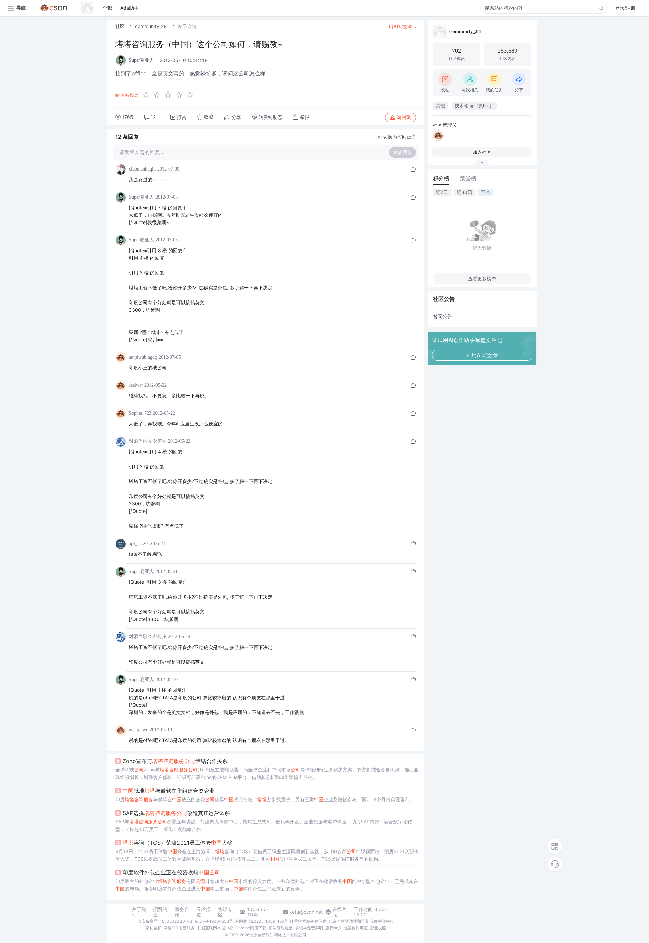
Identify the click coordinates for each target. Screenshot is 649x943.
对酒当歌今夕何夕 (148, 441)
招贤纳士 (160, 912)
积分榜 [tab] (441, 178)
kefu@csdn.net (306, 912)
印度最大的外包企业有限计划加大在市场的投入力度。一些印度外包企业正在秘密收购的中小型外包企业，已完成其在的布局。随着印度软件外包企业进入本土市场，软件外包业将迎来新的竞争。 (266, 884)
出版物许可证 (355, 928)
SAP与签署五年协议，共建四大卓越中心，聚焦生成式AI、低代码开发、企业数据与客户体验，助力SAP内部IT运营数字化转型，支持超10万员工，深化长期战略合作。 (263, 825)
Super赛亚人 (141, 197)
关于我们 (139, 912)
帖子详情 (187, 26)
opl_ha (135, 543)
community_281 (152, 26)
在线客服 (339, 912)
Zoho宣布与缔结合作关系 (175, 761)
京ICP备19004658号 (213, 921)
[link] (120, 26)
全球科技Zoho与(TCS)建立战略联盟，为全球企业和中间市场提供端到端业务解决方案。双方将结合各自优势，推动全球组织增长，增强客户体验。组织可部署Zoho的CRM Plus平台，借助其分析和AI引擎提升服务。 (266, 773)
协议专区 (225, 912)
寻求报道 (203, 912)
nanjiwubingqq (143, 357)
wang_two (138, 729)
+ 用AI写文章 (482, 355)
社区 (120, 26)
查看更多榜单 (482, 278)
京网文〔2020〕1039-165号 (261, 921)
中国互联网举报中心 (215, 928)
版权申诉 (333, 928)
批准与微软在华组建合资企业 (169, 790)
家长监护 (153, 928)
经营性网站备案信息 (308, 921)
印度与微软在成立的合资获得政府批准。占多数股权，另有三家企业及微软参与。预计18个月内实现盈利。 (264, 799)
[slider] (170, 94)
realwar (136, 385)
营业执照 (378, 928)
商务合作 (182, 912)
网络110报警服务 (179, 928)
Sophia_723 (140, 413)
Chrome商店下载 (250, 928)
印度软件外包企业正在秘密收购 (171, 872)
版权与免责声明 (309, 928)
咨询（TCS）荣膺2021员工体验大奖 (178, 842)
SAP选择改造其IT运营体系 (176, 813)
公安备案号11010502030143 (165, 921)
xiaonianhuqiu (142, 169)
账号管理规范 (280, 928)
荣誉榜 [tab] (468, 178)
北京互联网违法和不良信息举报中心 (361, 921)
